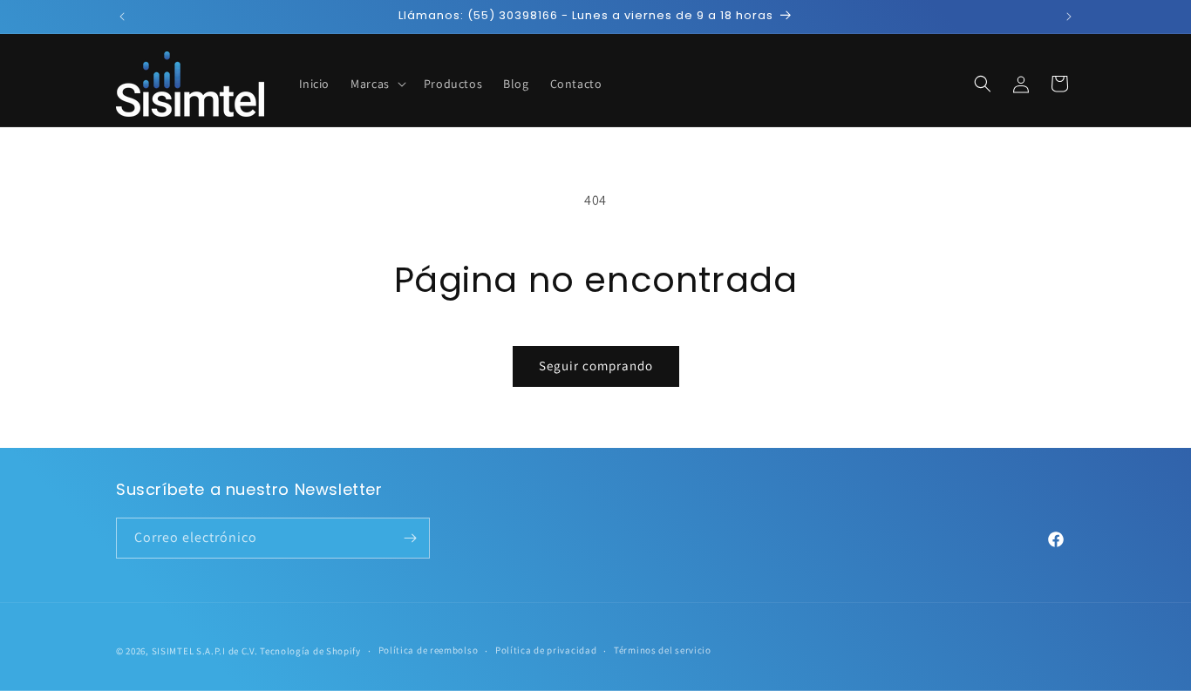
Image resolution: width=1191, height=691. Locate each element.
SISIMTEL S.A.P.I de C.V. (205, 651)
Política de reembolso (428, 650)
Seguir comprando (596, 365)
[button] (376, 83)
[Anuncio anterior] (122, 16)
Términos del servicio (662, 650)
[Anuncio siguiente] (1069, 16)
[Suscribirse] (410, 538)
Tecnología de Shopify (310, 651)
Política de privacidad (545, 650)
